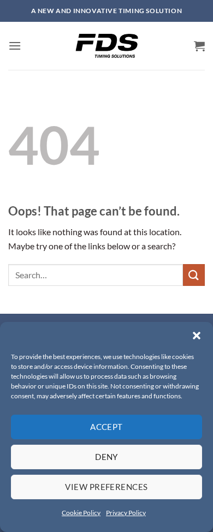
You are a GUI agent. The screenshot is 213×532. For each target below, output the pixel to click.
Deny (106, 457)
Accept (106, 427)
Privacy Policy (126, 513)
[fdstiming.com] (106, 46)
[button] (196, 335)
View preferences (106, 487)
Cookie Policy (81, 513)
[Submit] (194, 274)
